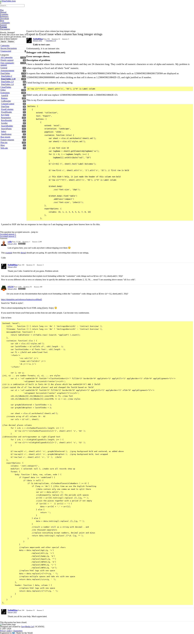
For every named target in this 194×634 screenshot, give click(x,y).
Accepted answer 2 (8, 236)
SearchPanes (6, 129)
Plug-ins (4, 142)
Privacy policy (6, 631)
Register (11, 41)
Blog (2, 20)
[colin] (3, 243)
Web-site (4, 148)
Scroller (4, 123)
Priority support (7, 60)
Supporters (17, 631)
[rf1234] (3, 288)
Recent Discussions (9, 48)
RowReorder (6, 120)
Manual (3, 12)
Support (3, 25)
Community (5, 23)
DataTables (5, 73)
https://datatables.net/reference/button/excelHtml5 (21, 299)
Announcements (7, 70)
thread (23, 253)
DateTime (5, 106)
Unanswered (6, 51)
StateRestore (6, 134)
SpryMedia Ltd (27, 626)
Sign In (3, 41)
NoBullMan (38, 39)
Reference (4, 16)
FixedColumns (7, 109)
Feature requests (7, 140)
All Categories (7, 57)
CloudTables (6, 87)
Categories (5, 45)
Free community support (7, 64)
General (4, 68)
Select (3, 131)
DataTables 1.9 (7, 81)
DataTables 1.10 (8, 79)
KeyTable (5, 115)
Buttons (4, 98)
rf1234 (10, 287)
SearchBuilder (7, 126)
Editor (3, 90)
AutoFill (4, 95)
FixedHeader (6, 112)
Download (4, 18)
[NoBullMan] (29, 40)
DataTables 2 (6, 76)
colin (10, 242)
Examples (4, 14)
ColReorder (6, 101)
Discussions (5, 29)
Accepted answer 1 (8, 234)
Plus (2, 10)
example (8, 253)
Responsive (6, 117)
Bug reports (5, 137)
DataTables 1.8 (7, 84)
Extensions (5, 93)
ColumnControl (7, 104)
